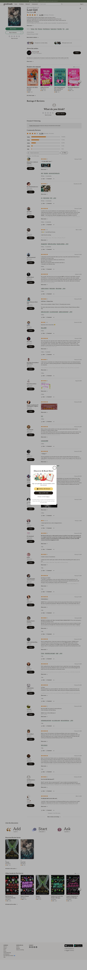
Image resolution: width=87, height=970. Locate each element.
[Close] (54, 467)
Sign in (47, 496)
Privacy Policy (44, 502)
